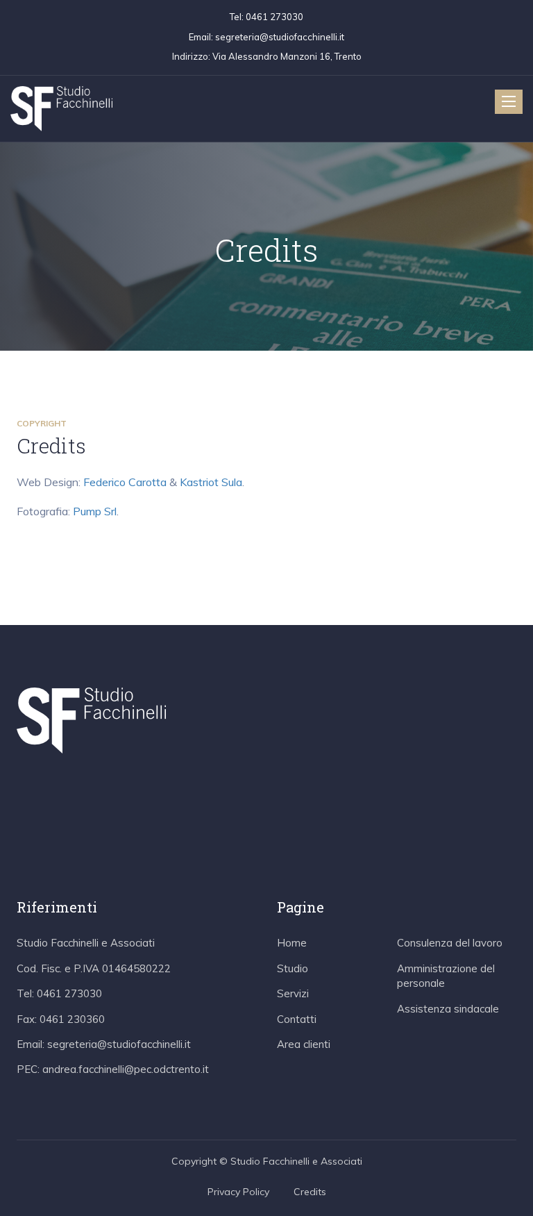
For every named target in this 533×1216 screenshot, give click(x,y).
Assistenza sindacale (448, 1008)
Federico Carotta (125, 482)
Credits (310, 1191)
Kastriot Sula (211, 482)
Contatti (296, 1019)
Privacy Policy (238, 1191)
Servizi (293, 993)
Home (292, 942)
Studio (292, 968)
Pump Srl (95, 511)
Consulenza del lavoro (449, 942)
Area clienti (303, 1044)
